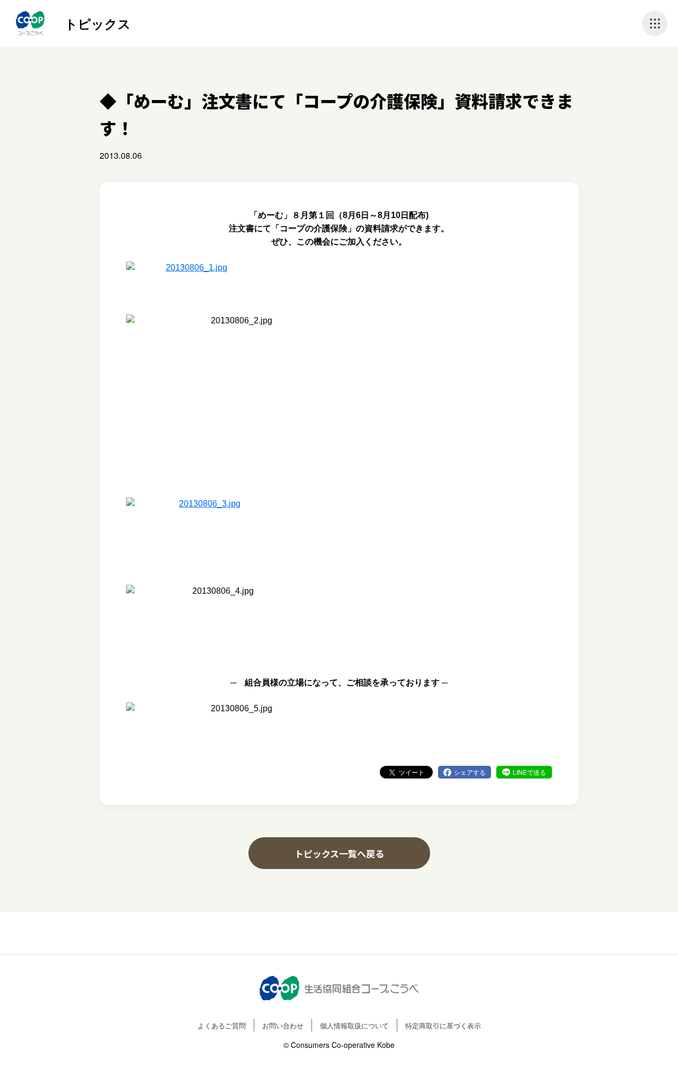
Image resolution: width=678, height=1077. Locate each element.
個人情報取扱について (354, 1025)
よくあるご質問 (222, 1025)
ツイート (411, 771)
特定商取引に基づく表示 (443, 1025)
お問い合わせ (283, 1025)
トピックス (98, 23)
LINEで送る (529, 771)
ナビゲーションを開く (654, 23)
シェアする (470, 771)
